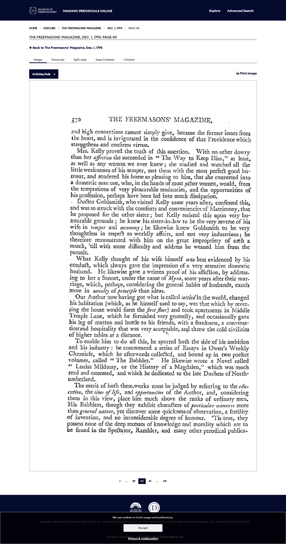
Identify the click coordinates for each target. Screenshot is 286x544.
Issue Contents (105, 59)
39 (133, 481)
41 (150, 481)
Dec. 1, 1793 (114, 28)
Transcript (57, 59)
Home (33, 28)
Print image (248, 73)
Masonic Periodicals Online (87, 11)
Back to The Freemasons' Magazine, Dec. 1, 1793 (67, 48)
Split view (80, 59)
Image (38, 59)
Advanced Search (240, 11)
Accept (143, 528)
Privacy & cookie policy (143, 538)
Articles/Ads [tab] (41, 74)
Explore (214, 11)
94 (165, 481)
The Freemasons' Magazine (81, 28)
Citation (129, 59)
